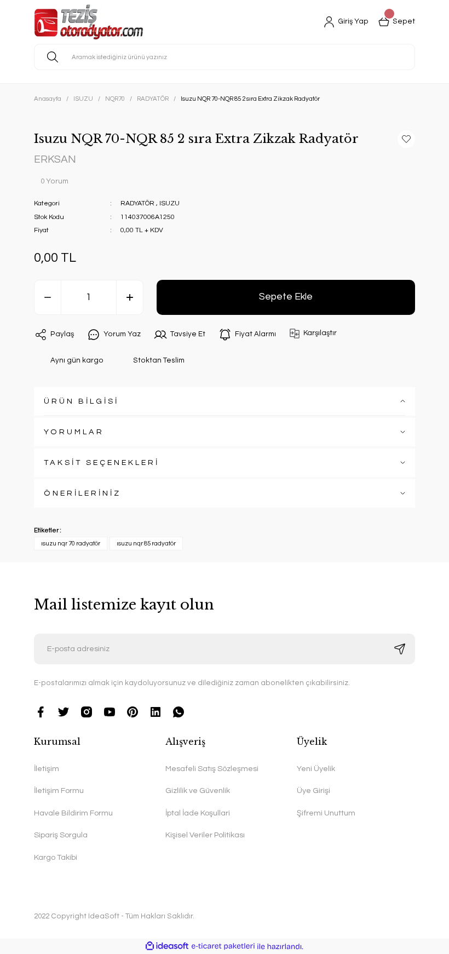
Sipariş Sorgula (61, 835)
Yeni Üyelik (316, 769)
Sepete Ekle (286, 297)
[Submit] (399, 649)
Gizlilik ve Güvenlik (197, 790)
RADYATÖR (137, 203)
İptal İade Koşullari (197, 813)
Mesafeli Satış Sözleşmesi (211, 769)
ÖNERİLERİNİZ (82, 493)
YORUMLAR (74, 432)
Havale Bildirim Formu (73, 813)
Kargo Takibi (55, 857)
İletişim (46, 769)
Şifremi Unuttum (326, 813)
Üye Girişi (313, 790)
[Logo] (88, 21)
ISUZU (169, 203)
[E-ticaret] (223, 946)
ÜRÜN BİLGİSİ (81, 401)
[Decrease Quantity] (47, 297)
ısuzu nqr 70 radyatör (70, 544)
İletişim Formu (59, 790)
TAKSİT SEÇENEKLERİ (101, 462)
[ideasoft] (167, 946)
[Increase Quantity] (130, 297)
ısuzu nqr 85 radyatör (146, 544)
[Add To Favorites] (406, 139)
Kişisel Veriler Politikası (205, 835)
